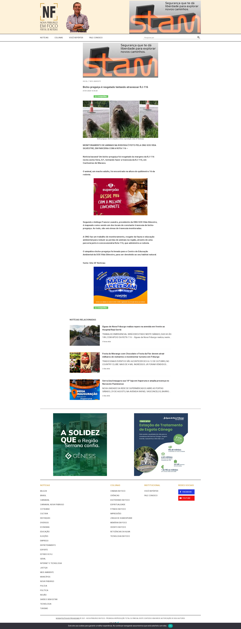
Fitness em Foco (118, 509)
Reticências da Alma (120, 532)
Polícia (43, 586)
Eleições (44, 536)
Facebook (187, 492)
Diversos (44, 522)
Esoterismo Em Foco (120, 500)
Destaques (45, 518)
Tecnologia (45, 604)
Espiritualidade (117, 504)
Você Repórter (76, 38)
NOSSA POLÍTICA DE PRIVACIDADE (68, 618)
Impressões (115, 513)
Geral (43, 559)
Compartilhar (102, 96)
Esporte (44, 550)
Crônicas (114, 495)
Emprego (44, 541)
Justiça (43, 568)
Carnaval (45, 500)
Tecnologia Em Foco (120, 536)
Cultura (44, 513)
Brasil (43, 495)
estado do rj (46, 554)
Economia (44, 527)
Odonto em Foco (118, 527)
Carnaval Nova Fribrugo (52, 504)
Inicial (85, 81)
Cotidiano (45, 509)
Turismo (44, 608)
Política (44, 590)
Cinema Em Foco (117, 491)
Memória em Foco (118, 522)
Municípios (45, 577)
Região (43, 595)
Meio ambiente (95, 81)
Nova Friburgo (47, 581)
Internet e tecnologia (51, 563)
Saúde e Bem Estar (48, 599)
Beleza (43, 491)
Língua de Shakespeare (121, 518)
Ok (170, 626)
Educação (45, 532)
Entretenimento (48, 545)
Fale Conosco (96, 38)
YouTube (186, 498)
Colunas (59, 38)
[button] (198, 37)
